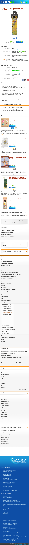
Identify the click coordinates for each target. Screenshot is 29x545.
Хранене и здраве (5, 281)
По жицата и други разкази (8, 508)
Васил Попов (4, 416)
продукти (7, 475)
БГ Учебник (3, 380)
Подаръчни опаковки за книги (8, 236)
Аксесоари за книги (5, 302)
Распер (2, 376)
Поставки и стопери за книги (8, 327)
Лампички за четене (6, 325)
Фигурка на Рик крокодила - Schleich (10, 524)
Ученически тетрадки (6, 269)
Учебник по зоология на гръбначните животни (12, 501)
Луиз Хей (3, 397)
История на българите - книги (8, 353)
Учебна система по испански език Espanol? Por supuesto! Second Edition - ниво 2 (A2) (13, 363)
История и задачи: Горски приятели (9, 512)
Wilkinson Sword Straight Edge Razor (9, 540)
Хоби (2, 298)
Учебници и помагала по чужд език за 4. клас (11, 357)
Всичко (8, 483)
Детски (6, 478)
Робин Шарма (4, 399)
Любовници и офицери (7, 497)
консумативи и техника (8, 472)
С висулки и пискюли (6, 320)
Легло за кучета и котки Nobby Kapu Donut (11, 539)
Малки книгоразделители (7, 232)
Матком (3, 387)
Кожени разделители (6, 308)
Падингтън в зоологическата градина (10, 528)
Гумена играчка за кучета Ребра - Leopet (10, 535)
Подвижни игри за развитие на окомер (10, 516)
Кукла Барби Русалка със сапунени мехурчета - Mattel (13, 538)
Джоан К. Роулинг (5, 401)
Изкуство (3, 285)
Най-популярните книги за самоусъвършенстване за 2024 (14, 351)
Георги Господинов (5, 418)
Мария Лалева (4, 414)
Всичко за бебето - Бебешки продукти (10, 479)
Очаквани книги (5, 343)
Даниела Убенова (5, 374)
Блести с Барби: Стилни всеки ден (9, 502)
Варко (4, 510)
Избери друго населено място (22, 49)
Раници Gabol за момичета (7, 435)
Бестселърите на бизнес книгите (8, 359)
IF (20, 86)
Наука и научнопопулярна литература (9, 272)
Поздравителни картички (7, 335)
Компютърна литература (6, 261)
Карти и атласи (4, 292)
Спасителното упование (7, 514)
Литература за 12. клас (6, 355)
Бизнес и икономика (5, 259)
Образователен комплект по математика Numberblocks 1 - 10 (14, 536)
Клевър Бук (3, 372)
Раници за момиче (5, 437)
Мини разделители (6, 306)
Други (2, 339)
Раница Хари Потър (5, 434)
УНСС (2, 378)
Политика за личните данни (24, 544)
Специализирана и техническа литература (10, 274)
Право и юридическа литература (8, 276)
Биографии (3, 287)
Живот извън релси (6, 506)
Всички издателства (23, 389)
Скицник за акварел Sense (7, 521)
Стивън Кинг (4, 412)
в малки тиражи (9, 485)
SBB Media (3, 383)
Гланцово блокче (5, 432)
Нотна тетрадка (4, 441)
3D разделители (5, 321)
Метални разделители (7, 310)
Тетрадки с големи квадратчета (8, 430)
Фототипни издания (5, 291)
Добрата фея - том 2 (6, 496)
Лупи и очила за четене (7, 323)
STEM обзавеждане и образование (9, 480)
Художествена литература (7, 263)
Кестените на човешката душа (8, 494)
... (1, 134)
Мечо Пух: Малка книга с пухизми (9, 520)
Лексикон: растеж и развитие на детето (10, 500)
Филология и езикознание (7, 270)
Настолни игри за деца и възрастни (9, 470)
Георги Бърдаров (5, 410)
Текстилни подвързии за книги (8, 329)
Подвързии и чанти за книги (7, 234)
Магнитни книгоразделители (18, 73)
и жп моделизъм (8, 482)
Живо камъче (5, 513)
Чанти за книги (5, 331)
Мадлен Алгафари (5, 403)
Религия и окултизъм (6, 280)
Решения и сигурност (7, 498)
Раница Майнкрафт (5, 445)
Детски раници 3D (5, 443)
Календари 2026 (4, 296)
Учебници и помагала (6, 267)
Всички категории (23, 345)
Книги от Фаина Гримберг (7, 360)
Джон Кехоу (3, 420)
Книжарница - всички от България (10, 468)
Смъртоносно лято (6, 531)
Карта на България (5, 238)
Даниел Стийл (4, 396)
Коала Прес (3, 382)
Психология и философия (7, 278)
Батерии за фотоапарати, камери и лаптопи (11, 490)
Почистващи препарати (7, 471)
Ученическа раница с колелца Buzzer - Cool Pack (12, 532)
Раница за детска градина (7, 534)
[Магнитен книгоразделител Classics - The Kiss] (14, 23)
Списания (3, 341)
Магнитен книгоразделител (7, 230)
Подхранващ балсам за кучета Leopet (10, 523)
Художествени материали (7, 474)
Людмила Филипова (5, 407)
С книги (4, 316)
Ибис (2, 385)
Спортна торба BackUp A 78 (8, 525)
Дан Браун (3, 409)
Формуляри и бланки (6, 300)
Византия (4, 529)
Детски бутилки (4, 439)
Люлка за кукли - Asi (6, 527)
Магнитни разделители (16, 5)
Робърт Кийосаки (5, 405)
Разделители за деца (6, 314)
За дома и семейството (6, 283)
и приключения (7, 486)
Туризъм (3, 294)
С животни (4, 318)
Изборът (4, 509)
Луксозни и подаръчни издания (8, 289)
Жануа (2, 370)
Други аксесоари (5, 333)
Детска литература (5, 265)
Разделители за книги (6, 304)
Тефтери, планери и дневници (8, 337)
